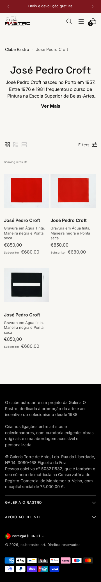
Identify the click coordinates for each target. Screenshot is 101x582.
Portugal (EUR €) (26, 536)
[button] (7, 144)
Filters (83, 144)
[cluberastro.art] (17, 21)
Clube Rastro (17, 49)
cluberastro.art (32, 545)
